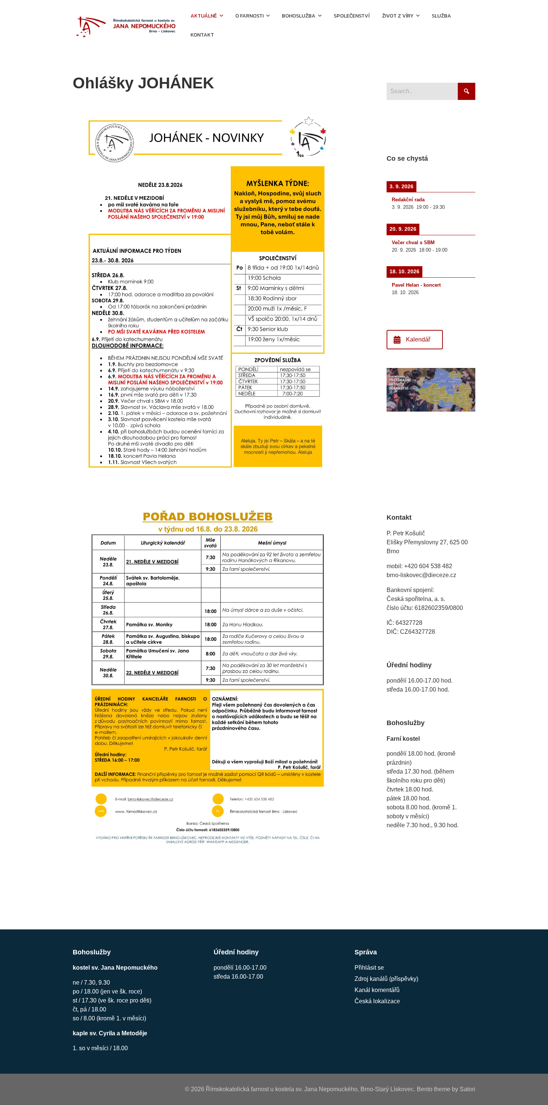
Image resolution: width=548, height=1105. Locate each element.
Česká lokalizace (377, 1001)
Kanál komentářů (377, 990)
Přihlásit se (369, 967)
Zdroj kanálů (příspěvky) (386, 979)
